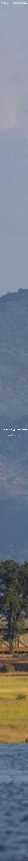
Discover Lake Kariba (13, 858)
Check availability (18, 3)
